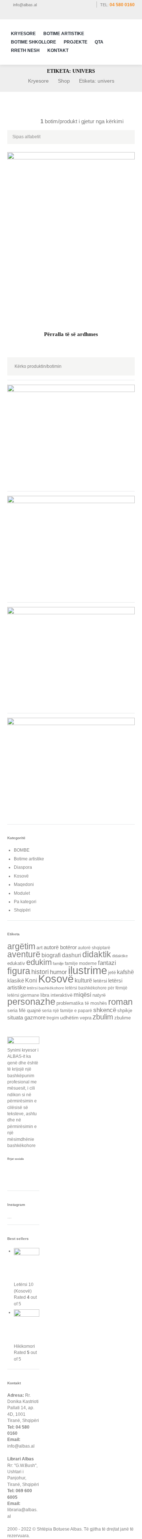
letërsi (100, 981)
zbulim (102, 1017)
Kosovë (21, 876)
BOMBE (21, 850)
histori (40, 972)
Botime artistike (29, 858)
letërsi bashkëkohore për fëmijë (96, 987)
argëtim (21, 946)
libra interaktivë (56, 995)
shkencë (104, 1010)
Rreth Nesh (25, 50)
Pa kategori (25, 901)
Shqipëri (22, 910)
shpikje (124, 1010)
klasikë (15, 981)
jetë (112, 972)
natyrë (99, 995)
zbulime (122, 1018)
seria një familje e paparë (67, 1010)
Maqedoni (24, 884)
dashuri (71, 955)
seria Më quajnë (24, 1010)
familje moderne (81, 963)
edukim (39, 962)
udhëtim (69, 1018)
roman (120, 1002)
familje (58, 963)
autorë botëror (60, 947)
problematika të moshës (81, 1003)
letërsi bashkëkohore (45, 988)
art (39, 947)
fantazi (107, 962)
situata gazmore (26, 1018)
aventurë (23, 954)
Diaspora (23, 867)
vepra (85, 1018)
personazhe (31, 1001)
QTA (99, 42)
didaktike (120, 956)
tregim (53, 1017)
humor (58, 972)
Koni (31, 980)
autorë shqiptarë (94, 947)
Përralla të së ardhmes (71, 334)
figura (18, 971)
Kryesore (23, 33)
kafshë (125, 972)
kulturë (83, 980)
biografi (51, 955)
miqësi (82, 994)
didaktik (96, 954)
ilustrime (87, 970)
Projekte (75, 42)
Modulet (22, 893)
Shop (64, 81)
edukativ (16, 963)
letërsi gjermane (23, 995)
